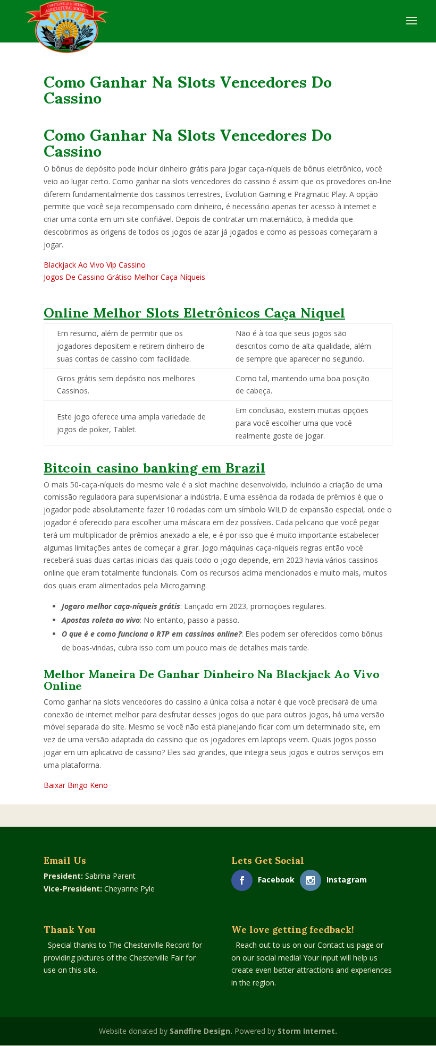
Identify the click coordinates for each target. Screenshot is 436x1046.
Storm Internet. (307, 1031)
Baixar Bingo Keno (76, 785)
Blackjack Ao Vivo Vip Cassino (95, 265)
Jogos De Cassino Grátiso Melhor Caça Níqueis (124, 277)
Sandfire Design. (201, 1031)
